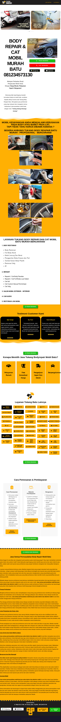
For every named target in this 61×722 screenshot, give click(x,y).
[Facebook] (28, 709)
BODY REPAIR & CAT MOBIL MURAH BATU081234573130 (18, 57)
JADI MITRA (48, 2)
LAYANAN (56, 2)
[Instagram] (32, 709)
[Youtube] (30, 713)
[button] (2, 20)
